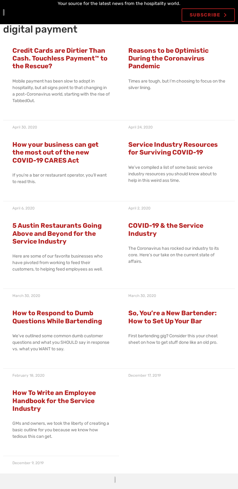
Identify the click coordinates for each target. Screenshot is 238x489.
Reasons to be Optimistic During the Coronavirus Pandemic (168, 58)
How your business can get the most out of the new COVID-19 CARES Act (55, 152)
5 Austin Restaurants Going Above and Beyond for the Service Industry (57, 233)
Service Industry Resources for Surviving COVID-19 (173, 148)
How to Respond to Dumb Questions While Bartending (57, 317)
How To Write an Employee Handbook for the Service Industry (54, 400)
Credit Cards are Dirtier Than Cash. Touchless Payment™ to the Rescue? (60, 58)
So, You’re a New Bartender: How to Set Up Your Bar (172, 317)
